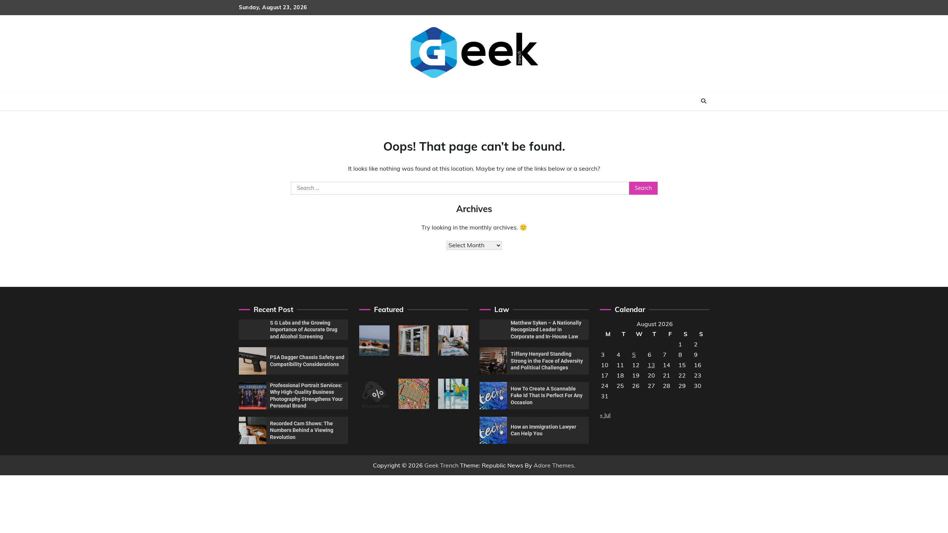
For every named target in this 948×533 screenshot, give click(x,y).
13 (651, 365)
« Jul (605, 415)
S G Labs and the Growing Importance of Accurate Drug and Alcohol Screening (303, 329)
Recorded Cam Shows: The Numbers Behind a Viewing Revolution (301, 430)
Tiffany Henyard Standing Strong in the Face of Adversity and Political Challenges (547, 361)
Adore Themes (554, 465)
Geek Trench (441, 465)
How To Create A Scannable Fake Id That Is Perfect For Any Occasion (547, 395)
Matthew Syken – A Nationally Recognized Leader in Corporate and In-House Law (546, 329)
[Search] (703, 101)
